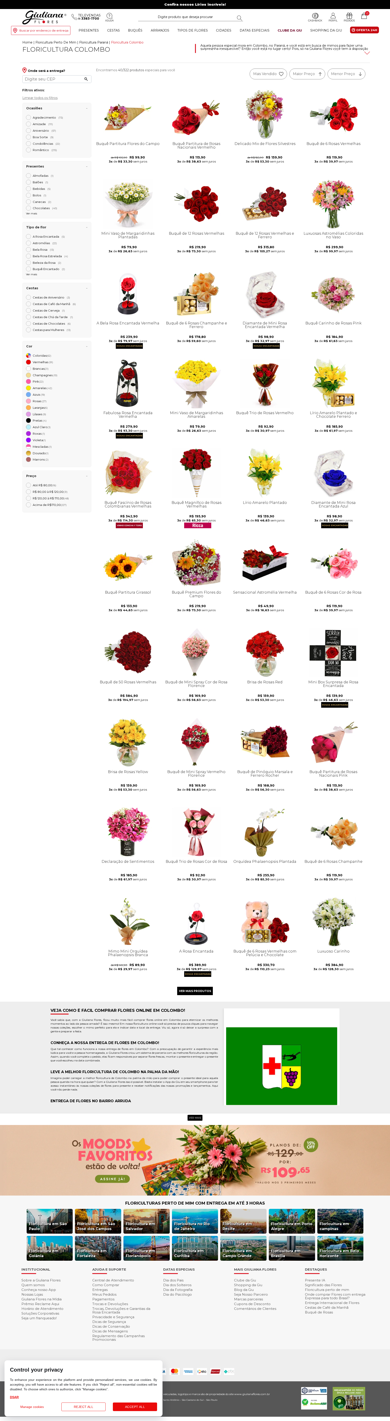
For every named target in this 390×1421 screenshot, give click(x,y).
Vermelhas (43, 362)
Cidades (223, 30)
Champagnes (45, 375)
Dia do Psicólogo (177, 1294)
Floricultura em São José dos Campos (96, 1226)
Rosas (39, 401)
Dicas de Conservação (111, 1326)
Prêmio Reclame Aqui (40, 1304)
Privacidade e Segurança (113, 1317)
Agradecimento (48, 117)
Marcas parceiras (248, 1299)
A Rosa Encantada (49, 236)
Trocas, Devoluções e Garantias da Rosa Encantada (121, 1310)
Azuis (39, 394)
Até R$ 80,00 (44, 485)
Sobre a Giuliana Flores (40, 1280)
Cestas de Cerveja (49, 310)
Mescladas (42, 446)
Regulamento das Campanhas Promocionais (118, 1338)
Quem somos (33, 1285)
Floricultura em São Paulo (48, 1226)
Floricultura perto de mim (327, 1290)
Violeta (39, 440)
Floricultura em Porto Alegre (291, 1226)
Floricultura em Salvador (140, 1226)
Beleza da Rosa (47, 262)
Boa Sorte (43, 137)
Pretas (39, 420)
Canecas (42, 202)
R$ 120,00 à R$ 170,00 (51, 498)
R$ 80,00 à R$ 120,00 (50, 492)
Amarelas (42, 388)
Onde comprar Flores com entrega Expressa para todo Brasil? (335, 1296)
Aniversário (44, 130)
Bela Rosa (43, 249)
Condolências (46, 143)
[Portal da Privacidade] (314, 1393)
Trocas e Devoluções (110, 1304)
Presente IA (315, 1280)
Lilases (39, 414)
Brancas (41, 368)
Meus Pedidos (104, 1294)
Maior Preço (304, 74)
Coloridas (42, 355)
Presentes (89, 30)
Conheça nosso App (38, 1290)
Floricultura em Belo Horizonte (339, 1253)
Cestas (113, 30)
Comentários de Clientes (255, 1308)
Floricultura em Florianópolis (140, 1253)
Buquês (135, 30)
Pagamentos (103, 1299)
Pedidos (349, 20)
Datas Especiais (254, 30)
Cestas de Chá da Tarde (53, 317)
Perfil (333, 20)
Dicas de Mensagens (110, 1331)
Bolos (39, 195)
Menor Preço (343, 74)
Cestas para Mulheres (52, 330)
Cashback (315, 20)
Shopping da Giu (326, 30)
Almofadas (43, 175)
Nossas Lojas (32, 1294)
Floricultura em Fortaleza (92, 1253)
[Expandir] (366, 53)
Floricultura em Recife (237, 1226)
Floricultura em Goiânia (43, 1253)
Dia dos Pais (173, 1280)
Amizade (43, 124)
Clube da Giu (290, 30)
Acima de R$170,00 (50, 505)
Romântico (45, 150)
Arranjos (160, 30)
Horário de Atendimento (42, 1308)
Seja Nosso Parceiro (251, 1294)
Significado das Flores (323, 1285)
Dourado (41, 453)
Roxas (39, 433)
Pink (38, 381)
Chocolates (45, 208)
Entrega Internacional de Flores (332, 1303)
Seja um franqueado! (39, 1318)
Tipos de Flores (192, 30)
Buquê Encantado (49, 269)
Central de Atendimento (113, 1280)
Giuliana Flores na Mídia (41, 1299)
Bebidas (42, 189)
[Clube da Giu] (195, 1194)
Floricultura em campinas (334, 1226)
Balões (40, 182)
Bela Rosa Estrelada (50, 256)
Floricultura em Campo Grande (237, 1253)
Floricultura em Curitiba (189, 1253)
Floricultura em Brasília (286, 1253)
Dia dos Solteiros (177, 1285)
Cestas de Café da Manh (54, 304)
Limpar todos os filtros (40, 97)
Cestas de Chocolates (52, 323)
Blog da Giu (244, 1290)
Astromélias (45, 243)
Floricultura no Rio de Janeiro (192, 1226)
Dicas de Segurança (109, 1322)
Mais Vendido (265, 74)
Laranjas (40, 407)
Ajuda (109, 20)
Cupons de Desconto (252, 1304)
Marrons (41, 459)
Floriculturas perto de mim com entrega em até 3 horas (195, 1203)
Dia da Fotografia (178, 1290)
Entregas (100, 1290)
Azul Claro (42, 427)
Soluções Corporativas (40, 1313)
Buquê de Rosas (319, 1312)
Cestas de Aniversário (51, 297)
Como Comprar (105, 1285)
